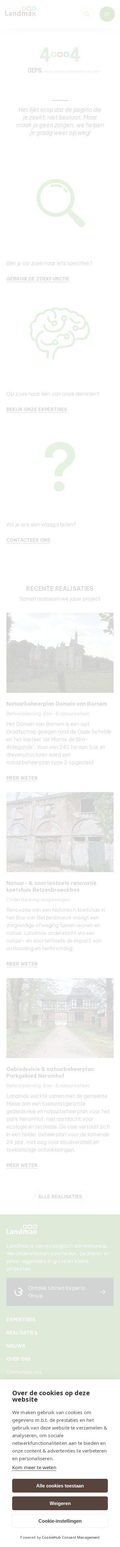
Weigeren (60, 1503)
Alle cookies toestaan (60, 1485)
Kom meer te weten (34, 1467)
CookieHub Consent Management (71, 1537)
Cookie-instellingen (60, 1521)
